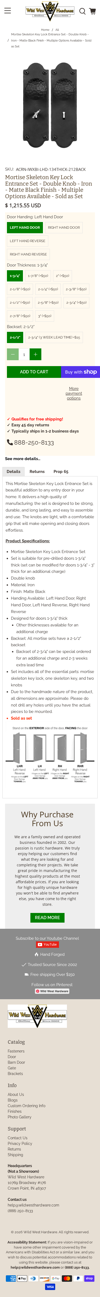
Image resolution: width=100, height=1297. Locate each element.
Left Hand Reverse (27, 241)
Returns (37, 471)
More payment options (74, 393)
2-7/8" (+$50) (20, 316)
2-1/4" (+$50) (48, 289)
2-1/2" (15, 337)
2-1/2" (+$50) (20, 302)
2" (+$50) (62, 276)
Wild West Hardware (40, 1232)
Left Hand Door (25, 227)
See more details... (22, 458)
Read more (47, 917)
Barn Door (16, 1062)
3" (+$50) (44, 316)
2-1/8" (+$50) (20, 289)
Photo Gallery (19, 1117)
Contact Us (17, 1138)
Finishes (15, 1111)
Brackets (15, 1074)
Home (45, 29)
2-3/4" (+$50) (76, 302)
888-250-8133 (34, 442)
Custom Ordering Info (26, 1106)
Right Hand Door (64, 227)
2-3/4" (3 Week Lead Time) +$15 (54, 337)
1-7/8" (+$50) (38, 276)
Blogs (13, 1100)
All (57, 29)
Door (12, 1057)
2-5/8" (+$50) (48, 302)
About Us (16, 1094)
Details (13, 471)
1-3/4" (15, 276)
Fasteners (16, 1051)
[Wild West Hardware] (50, 11)
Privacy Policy (20, 1143)
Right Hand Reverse (28, 254)
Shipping (15, 1155)
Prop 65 (61, 471)
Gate (12, 1068)
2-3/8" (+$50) (76, 289)
